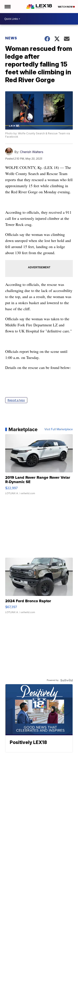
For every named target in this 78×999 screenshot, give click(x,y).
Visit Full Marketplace (58, 429)
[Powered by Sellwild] (66, 680)
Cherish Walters (31, 152)
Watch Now (65, 6)
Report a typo (16, 400)
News (11, 38)
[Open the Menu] (7, 6)
